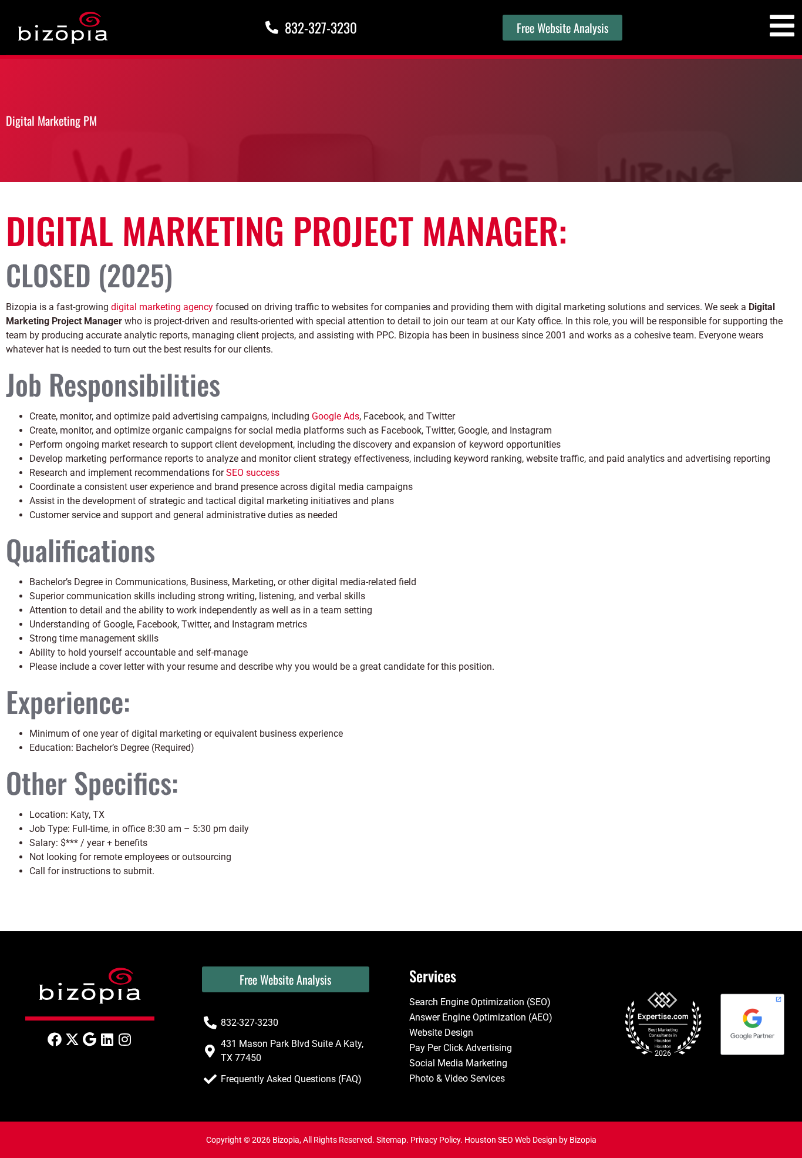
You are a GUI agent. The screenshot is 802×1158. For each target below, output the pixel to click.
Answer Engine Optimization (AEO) (480, 1017)
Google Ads (335, 416)
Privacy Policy (435, 1139)
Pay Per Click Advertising (460, 1047)
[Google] (90, 1039)
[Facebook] (55, 1039)
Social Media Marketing (458, 1063)
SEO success (252, 472)
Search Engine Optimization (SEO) (480, 1002)
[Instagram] (125, 1039)
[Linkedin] (107, 1039)
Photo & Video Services (457, 1078)
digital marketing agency (162, 307)
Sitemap (391, 1139)
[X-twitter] (72, 1039)
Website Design (441, 1032)
